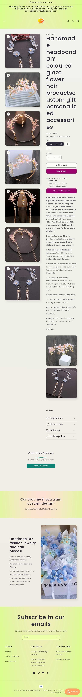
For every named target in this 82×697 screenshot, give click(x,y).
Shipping (49, 136)
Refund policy (10, 661)
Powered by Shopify (34, 690)
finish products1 (55, 144)
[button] (4, 21)
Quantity (49, 153)
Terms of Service (12, 656)
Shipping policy (56, 692)
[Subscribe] (57, 637)
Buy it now (61, 171)
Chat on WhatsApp (61, 191)
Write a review (41, 466)
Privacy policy (59, 690)
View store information (57, 186)
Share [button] (51, 410)
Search (8, 652)
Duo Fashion (24, 690)
